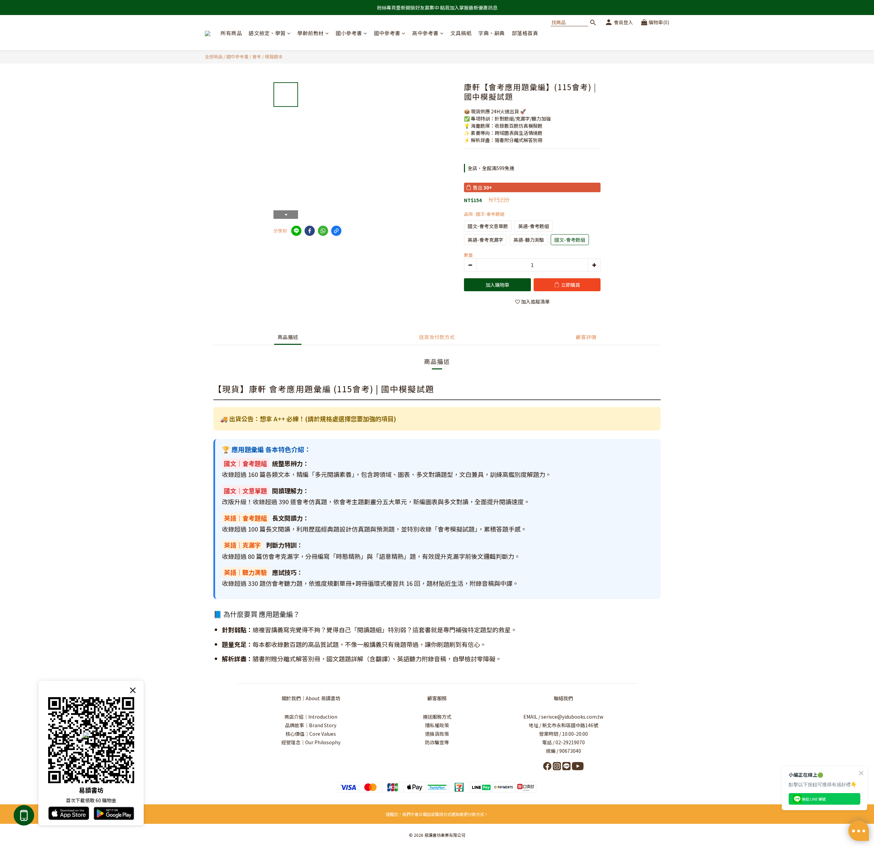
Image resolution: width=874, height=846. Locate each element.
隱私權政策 (437, 725)
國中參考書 (387, 33)
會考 (256, 56)
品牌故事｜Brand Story (310, 725)
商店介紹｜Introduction (310, 716)
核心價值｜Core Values (310, 733)
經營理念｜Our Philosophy (310, 742)
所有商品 (231, 33)
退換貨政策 (437, 733)
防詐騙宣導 (437, 742)
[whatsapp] (323, 231)
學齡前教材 (310, 33)
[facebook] (310, 231)
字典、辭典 (491, 33)
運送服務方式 (437, 716)
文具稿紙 (460, 33)
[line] (296, 231)
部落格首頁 (525, 33)
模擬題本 (274, 56)
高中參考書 (425, 33)
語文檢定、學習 (267, 33)
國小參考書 (349, 33)
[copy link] (336, 231)
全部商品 (214, 56)
